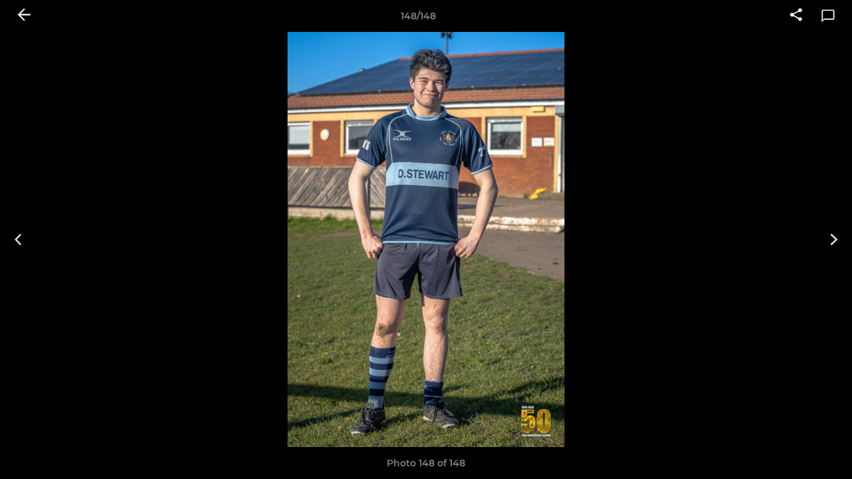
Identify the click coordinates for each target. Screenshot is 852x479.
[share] (796, 16)
